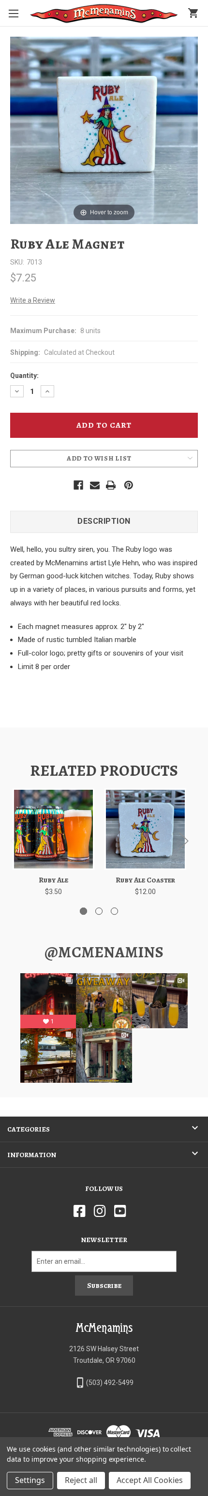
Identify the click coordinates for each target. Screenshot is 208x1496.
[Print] (111, 485)
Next (183, 840)
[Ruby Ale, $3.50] (53, 829)
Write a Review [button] (32, 300)
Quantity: (24, 375)
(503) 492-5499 (110, 1382)
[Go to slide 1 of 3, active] (83, 911)
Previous (14, 840)
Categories (28, 1129)
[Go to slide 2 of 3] (99, 911)
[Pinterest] (129, 485)
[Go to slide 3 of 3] (114, 911)
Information (31, 1155)
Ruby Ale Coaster (145, 880)
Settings (30, 1480)
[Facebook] (78, 485)
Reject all (81, 1480)
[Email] (95, 485)
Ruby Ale (53, 880)
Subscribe (104, 1285)
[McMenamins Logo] (104, 13)
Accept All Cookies (150, 1480)
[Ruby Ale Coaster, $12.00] (145, 829)
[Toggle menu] (13, 13)
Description (104, 521)
